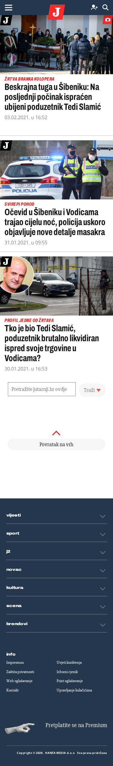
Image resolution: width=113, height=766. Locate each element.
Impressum (15, 662)
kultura (15, 588)
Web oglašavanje (19, 681)
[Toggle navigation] (8, 7)
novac (14, 569)
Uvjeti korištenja (69, 662)
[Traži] (105, 7)
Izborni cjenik (67, 671)
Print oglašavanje (70, 681)
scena (14, 606)
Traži (89, 390)
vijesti (13, 515)
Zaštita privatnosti (20, 671)
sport (13, 533)
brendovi (17, 624)
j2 (8, 551)
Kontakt (12, 690)
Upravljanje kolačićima (74, 690)
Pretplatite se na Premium (76, 725)
